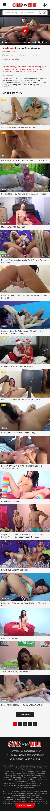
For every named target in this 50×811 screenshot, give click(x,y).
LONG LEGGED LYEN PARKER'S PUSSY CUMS (21, 400)
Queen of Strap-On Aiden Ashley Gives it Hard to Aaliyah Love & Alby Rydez (22, 332)
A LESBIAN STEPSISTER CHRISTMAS (17, 366)
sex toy (38, 69)
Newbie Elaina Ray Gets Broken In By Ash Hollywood (23, 194)
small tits (24, 71)
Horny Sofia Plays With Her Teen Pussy (18, 433)
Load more (25, 714)
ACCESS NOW (25, 805)
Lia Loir (13, 51)
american (22, 66)
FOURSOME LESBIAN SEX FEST (15, 570)
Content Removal (32, 759)
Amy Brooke (8, 48)
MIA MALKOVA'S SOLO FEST (13, 227)
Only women (28, 69)
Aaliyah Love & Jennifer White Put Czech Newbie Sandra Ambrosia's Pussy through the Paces (22, 535)
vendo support (16, 759)
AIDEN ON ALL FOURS (10, 501)
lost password (16, 751)
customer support (32, 751)
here (8, 797)
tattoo (33, 71)
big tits (5, 66)
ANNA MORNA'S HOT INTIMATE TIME (17, 672)
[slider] (13, 42)
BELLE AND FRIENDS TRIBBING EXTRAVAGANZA (22, 705)
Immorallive (14, 59)
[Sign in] (45, 4)
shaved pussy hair (10, 71)
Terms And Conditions (16, 755)
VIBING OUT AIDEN (9, 638)
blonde (30, 66)
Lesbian (5, 69)
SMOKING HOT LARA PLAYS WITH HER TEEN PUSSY (24, 160)
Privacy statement (35, 755)
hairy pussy (40, 66)
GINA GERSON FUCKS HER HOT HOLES (18, 127)
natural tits (16, 69)
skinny (13, 66)
